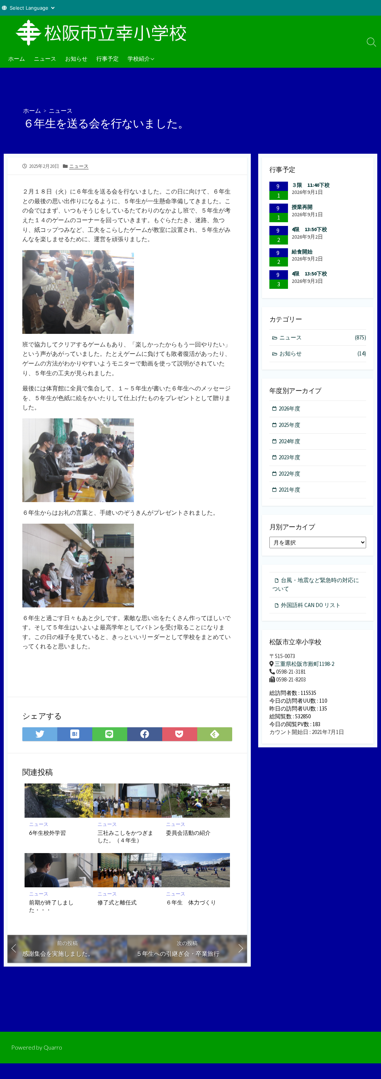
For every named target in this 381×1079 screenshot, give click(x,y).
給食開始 (302, 251)
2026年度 (289, 408)
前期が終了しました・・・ (51, 906)
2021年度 (289, 489)
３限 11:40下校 (311, 185)
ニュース (45, 58)
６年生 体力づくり (194, 902)
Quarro (53, 1047)
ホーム (16, 58)
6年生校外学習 (47, 832)
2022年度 (289, 473)
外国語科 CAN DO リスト (311, 605)
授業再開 (302, 207)
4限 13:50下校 (309, 229)
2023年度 (289, 457)
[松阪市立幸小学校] (104, 32)
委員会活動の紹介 (188, 832)
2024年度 (289, 441)
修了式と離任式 (117, 902)
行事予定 (107, 58)
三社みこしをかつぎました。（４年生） (125, 836)
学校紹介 (139, 58)
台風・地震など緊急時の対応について (315, 584)
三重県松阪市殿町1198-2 (304, 663)
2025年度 (289, 424)
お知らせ (76, 58)
